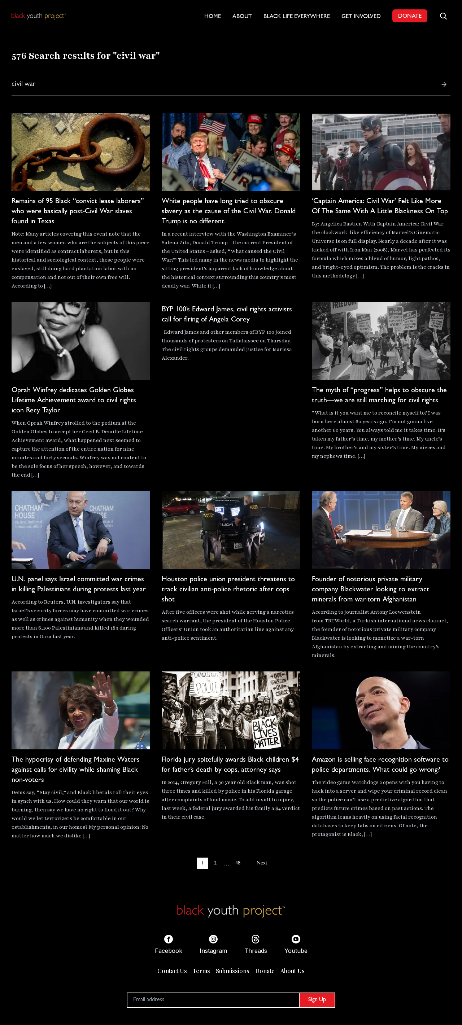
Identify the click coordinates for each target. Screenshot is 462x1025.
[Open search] (443, 16)
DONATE (410, 16)
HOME (212, 17)
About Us (292, 970)
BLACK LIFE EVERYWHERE (296, 17)
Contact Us (172, 970)
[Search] (443, 84)
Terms (201, 970)
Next (262, 863)
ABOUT (242, 17)
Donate (265, 970)
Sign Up (317, 1000)
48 (237, 863)
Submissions (232, 970)
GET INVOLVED (361, 17)
